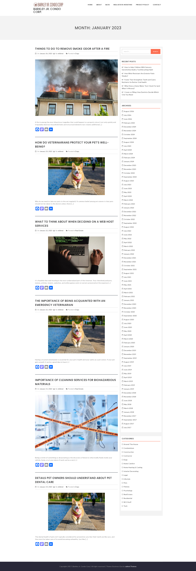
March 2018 (128, 408)
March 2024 (128, 154)
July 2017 (127, 427)
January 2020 (129, 346)
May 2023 (127, 192)
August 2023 (129, 181)
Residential (128, 498)
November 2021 (130, 262)
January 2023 (129, 208)
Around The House (131, 444)
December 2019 (130, 350)
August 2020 (129, 319)
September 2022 (130, 223)
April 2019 (128, 377)
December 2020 (130, 304)
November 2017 (130, 416)
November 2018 (130, 397)
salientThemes (131, 566)
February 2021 (129, 296)
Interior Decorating (131, 471)
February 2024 (129, 158)
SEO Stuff (127, 502)
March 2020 (128, 339)
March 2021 (128, 292)
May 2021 (127, 285)
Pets (125, 483)
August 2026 (129, 111)
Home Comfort (129, 464)
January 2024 (129, 161)
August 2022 (129, 227)
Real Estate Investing (123, 5)
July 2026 (127, 115)
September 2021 (130, 269)
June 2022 (128, 235)
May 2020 (127, 331)
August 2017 (129, 424)
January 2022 (129, 254)
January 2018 (129, 412)
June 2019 (128, 370)
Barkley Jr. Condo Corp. (47, 10)
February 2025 (129, 123)
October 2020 (129, 312)
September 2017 (130, 420)
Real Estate (79, 230)
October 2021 (129, 266)
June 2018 (128, 400)
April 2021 (128, 289)
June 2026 (128, 119)
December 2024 (130, 127)
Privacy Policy (142, 5)
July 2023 (127, 185)
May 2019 (127, 373)
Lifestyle (127, 479)
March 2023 (128, 200)
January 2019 (129, 389)
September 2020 (130, 316)
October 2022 (129, 219)
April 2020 (128, 335)
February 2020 (129, 343)
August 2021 (129, 273)
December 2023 (130, 165)
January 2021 (129, 300)
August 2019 (129, 362)
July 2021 (127, 277)
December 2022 (130, 212)
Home (90, 5)
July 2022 (127, 231)
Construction (129, 452)
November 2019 (130, 354)
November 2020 (130, 308)
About (99, 5)
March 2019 (128, 381)
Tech (125, 506)
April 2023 (128, 196)
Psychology (128, 491)
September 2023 (130, 177)
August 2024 (129, 142)
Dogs (77, 53)
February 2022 (129, 250)
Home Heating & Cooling (133, 467)
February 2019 (129, 385)
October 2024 (129, 134)
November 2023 (130, 169)
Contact (157, 5)
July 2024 (127, 146)
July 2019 (127, 366)
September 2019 (130, 358)
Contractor (128, 456)
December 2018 (130, 393)
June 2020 (128, 327)
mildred (60, 53)
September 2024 (130, 138)
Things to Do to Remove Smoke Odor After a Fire (72, 49)
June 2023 (128, 188)
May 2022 (127, 239)
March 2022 (128, 246)
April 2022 (128, 242)
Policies (127, 487)
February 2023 (129, 204)
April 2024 (128, 150)
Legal (126, 475)
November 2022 (130, 215)
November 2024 (130, 131)
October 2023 (129, 173)
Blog (107, 5)
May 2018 (127, 404)
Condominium (129, 448)
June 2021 (128, 281)
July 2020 (127, 323)
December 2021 (130, 258)
